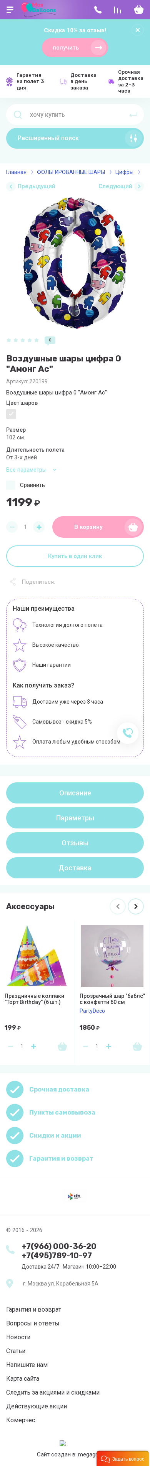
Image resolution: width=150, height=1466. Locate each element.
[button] (123, 1458)
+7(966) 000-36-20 (59, 1246)
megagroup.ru (95, 1454)
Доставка (75, 868)
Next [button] (136, 906)
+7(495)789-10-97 (57, 1255)
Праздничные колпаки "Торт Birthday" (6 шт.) (34, 999)
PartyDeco (92, 1011)
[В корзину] (62, 1046)
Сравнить (32, 485)
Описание (75, 793)
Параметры (75, 818)
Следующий (115, 186)
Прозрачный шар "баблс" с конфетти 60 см (112, 999)
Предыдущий (36, 186)
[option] (75, 263)
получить (66, 47)
